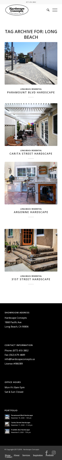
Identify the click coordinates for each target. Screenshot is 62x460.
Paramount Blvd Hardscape (31, 92)
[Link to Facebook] (46, 453)
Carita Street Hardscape (31, 153)
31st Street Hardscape (31, 279)
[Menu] (53, 10)
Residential (37, 89)
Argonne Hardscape (31, 212)
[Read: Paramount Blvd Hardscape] (7, 417)
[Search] (46, 10)
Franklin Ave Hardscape (20, 430)
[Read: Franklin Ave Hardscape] (7, 431)
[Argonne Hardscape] (31, 183)
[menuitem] (46, 10)
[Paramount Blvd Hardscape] (31, 63)
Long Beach (25, 89)
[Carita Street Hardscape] (31, 124)
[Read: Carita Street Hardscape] (7, 424)
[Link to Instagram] (53, 453)
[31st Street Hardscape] (31, 250)
